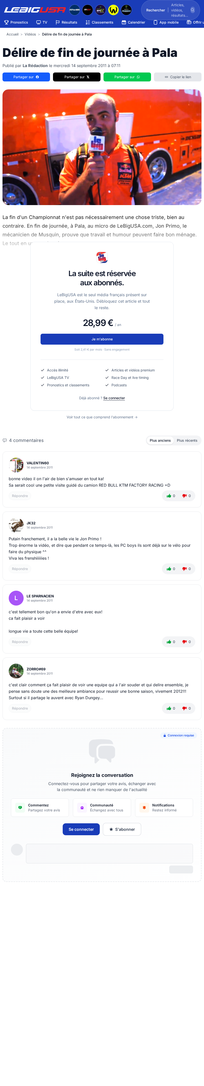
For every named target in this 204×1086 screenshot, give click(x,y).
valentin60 (38, 463)
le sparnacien (40, 596)
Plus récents (187, 440)
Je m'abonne (102, 339)
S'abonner (125, 829)
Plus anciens (160, 440)
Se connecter (114, 398)
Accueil (12, 34)
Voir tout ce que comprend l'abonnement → (102, 417)
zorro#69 (36, 669)
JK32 (31, 523)
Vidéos (30, 34)
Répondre (20, 496)
